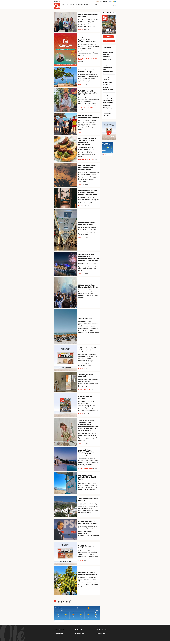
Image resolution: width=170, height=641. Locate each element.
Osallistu (63, 4)
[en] (112, 1)
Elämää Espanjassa (89, 108)
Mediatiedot (89, 4)
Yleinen (80, 84)
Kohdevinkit (81, 159)
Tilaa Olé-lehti (69, 4)
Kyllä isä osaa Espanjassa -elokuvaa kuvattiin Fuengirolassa (109, 113)
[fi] (110, 1)
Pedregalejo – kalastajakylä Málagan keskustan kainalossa (108, 89)
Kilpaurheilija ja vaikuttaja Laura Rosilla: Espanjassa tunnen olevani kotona (109, 100)
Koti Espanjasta (88, 468)
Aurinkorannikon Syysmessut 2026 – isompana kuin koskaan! (108, 107)
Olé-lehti (97, 1)
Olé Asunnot (105, 1)
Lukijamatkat (74, 4)
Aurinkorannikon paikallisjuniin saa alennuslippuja (107, 77)
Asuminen (78, 7)
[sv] (115, 1)
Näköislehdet (80, 4)
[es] (113, 1)
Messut (85, 4)
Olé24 (101, 1)
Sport (87, 7)
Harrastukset (87, 389)
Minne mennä (65, 7)
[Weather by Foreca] (59, 621)
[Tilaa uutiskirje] (109, 131)
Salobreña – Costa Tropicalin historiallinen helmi (108, 61)
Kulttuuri (72, 7)
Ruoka (83, 7)
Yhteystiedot (95, 4)
